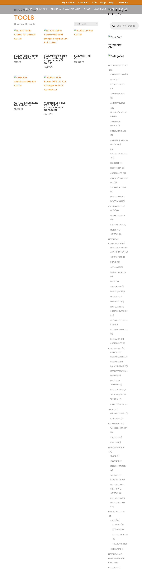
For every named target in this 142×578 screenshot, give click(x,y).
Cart (94, 3)
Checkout (83, 3)
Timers (113, 456)
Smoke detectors (118, 187)
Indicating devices (118, 330)
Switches (114, 437)
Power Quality (116, 291)
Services (41, 9)
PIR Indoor (114, 163)
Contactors (116, 257)
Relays (113, 262)
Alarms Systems (117, 74)
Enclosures (115, 302)
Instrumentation (116, 447)
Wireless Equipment (118, 428)
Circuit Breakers (118, 272)
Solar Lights (118, 544)
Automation (114, 206)
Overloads (115, 267)
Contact (100, 9)
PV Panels (116, 524)
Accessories (116, 173)
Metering (114, 296)
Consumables (114, 348)
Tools (111, 409)
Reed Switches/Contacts (118, 153)
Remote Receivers (118, 131)
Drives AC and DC (118, 215)
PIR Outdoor (115, 168)
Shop (103, 3)
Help (111, 3)
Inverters (116, 529)
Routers (114, 442)
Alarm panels (116, 103)
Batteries (112, 567)
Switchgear (115, 286)
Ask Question (119, 9)
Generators (115, 549)
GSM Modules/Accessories (118, 112)
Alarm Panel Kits (117, 93)
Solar (113, 520)
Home (28, 9)
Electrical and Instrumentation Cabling (116, 558)
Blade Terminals (117, 404)
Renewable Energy (116, 511)
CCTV (112, 79)
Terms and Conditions (65, 9)
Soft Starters (116, 225)
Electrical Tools (117, 413)
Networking (114, 423)
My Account (69, 3)
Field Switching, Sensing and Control (117, 488)
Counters (114, 461)
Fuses (112, 281)
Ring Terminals (117, 390)
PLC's (112, 210)
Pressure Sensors (118, 466)
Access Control (117, 84)
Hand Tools (115, 418)
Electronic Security (118, 65)
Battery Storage (120, 534)
